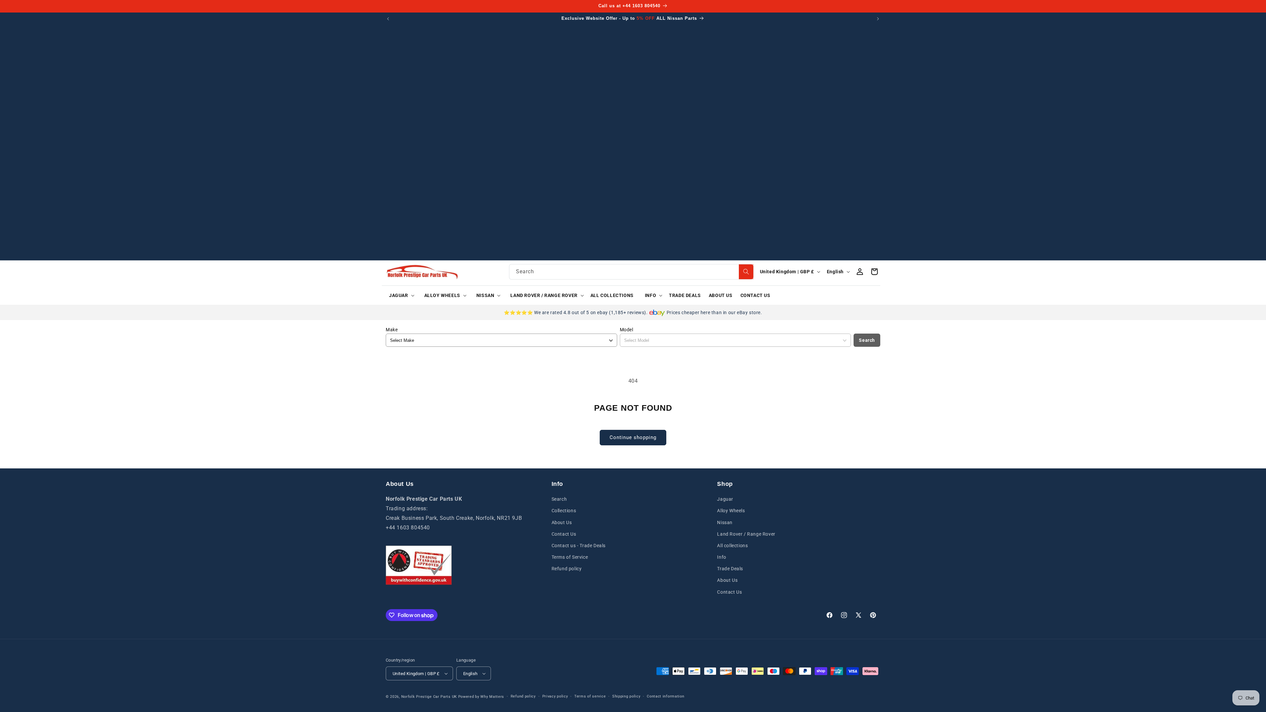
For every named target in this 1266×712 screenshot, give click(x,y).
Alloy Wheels (731, 510)
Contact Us (564, 534)
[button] (399, 295)
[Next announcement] (878, 19)
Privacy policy (555, 696)
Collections (564, 510)
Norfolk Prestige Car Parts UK (429, 697)
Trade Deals (730, 568)
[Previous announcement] (388, 19)
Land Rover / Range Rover (746, 534)
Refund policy (567, 568)
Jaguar (725, 499)
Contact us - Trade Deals (579, 545)
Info (721, 557)
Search (867, 340)
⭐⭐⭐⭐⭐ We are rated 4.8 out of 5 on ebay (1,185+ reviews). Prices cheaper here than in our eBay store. (633, 312)
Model (626, 329)
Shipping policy (626, 696)
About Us (562, 522)
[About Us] (419, 565)
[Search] (746, 271)
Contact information (665, 696)
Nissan (725, 522)
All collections (732, 545)
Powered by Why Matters (481, 697)
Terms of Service (570, 557)
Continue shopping (633, 437)
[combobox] (631, 271)
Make (392, 329)
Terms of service (590, 696)
